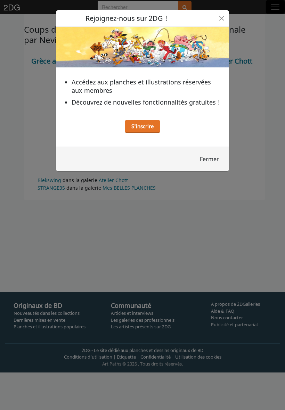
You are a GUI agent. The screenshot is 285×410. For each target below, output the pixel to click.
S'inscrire (142, 126)
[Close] (222, 18)
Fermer (209, 159)
